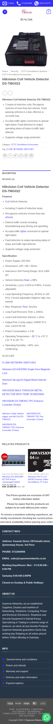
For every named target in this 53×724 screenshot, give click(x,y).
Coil (7, 201)
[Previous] (2, 471)
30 (33, 336)
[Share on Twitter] (15, 155)
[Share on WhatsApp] (5, 155)
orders (35, 633)
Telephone (44, 714)
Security (14, 71)
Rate (26, 280)
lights (23, 231)
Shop (12, 709)
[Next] (50, 471)
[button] (5, 12)
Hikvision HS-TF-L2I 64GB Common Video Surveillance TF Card (38, 479)
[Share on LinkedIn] (31, 155)
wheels (9, 217)
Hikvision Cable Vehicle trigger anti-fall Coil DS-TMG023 (13, 416)
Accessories (23, 709)
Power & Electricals (14, 714)
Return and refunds (16, 665)
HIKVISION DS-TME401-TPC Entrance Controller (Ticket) (13, 427)
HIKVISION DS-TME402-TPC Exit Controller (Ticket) (34, 416)
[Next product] (5, 93)
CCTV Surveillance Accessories (16, 74)
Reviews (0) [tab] (8, 179)
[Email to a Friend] (20, 155)
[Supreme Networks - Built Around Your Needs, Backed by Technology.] (26, 12)
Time (24, 307)
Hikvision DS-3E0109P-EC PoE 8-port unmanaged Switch (13, 479)
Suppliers (7, 607)
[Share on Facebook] (10, 155)
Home (5, 71)
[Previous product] (10, 93)
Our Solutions (27, 716)
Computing (37, 709)
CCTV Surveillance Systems (34, 71)
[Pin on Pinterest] (26, 155)
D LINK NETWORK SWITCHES (20, 149)
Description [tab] (9, 173)
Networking (34, 712)
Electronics (19, 712)
